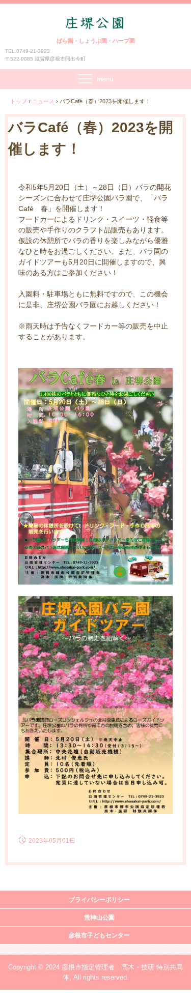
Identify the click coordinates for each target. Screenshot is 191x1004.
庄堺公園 (95, 26)
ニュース (43, 101)
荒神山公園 (99, 917)
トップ (18, 101)
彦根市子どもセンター (99, 935)
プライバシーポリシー (99, 899)
